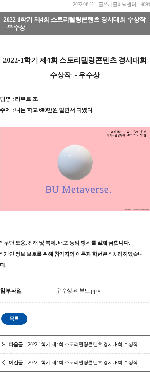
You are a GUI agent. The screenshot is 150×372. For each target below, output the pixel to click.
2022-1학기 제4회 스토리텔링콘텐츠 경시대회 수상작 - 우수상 (87, 362)
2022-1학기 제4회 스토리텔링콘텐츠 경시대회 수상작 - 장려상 (87, 344)
